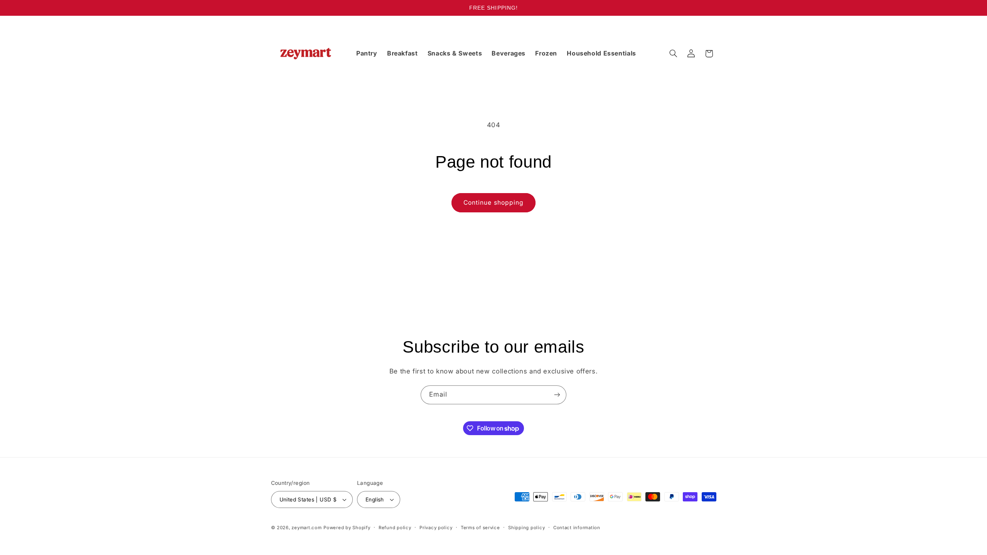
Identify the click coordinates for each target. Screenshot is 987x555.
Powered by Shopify (346, 527)
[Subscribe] (557, 394)
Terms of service (480, 527)
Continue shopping (493, 202)
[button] (673, 53)
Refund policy (395, 527)
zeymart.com (306, 527)
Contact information (576, 527)
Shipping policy (526, 527)
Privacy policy (435, 527)
